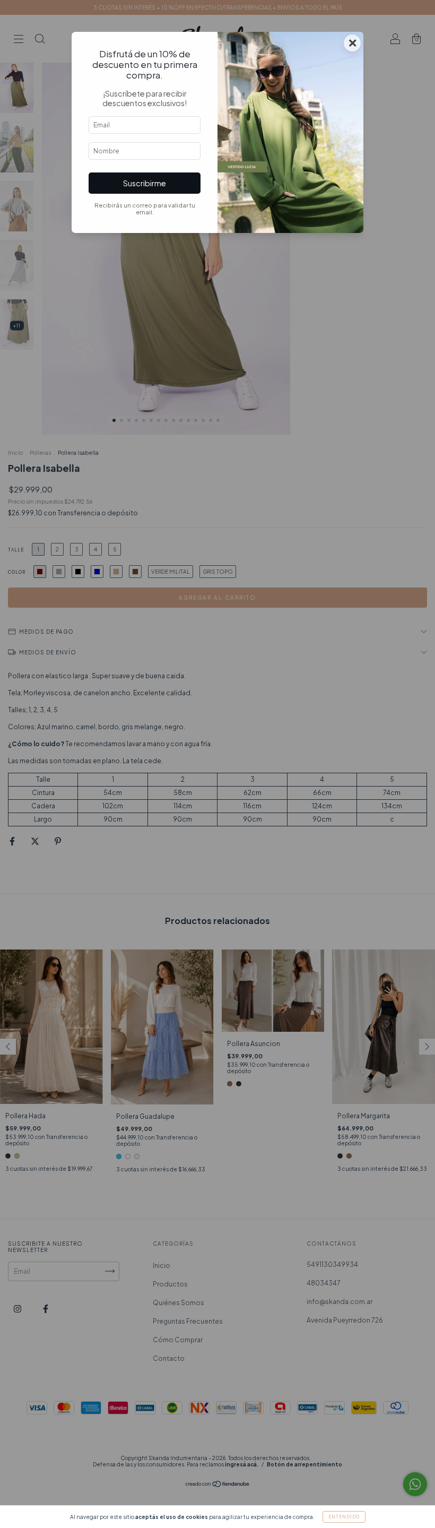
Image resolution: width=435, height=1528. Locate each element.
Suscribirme (144, 183)
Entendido (344, 1517)
